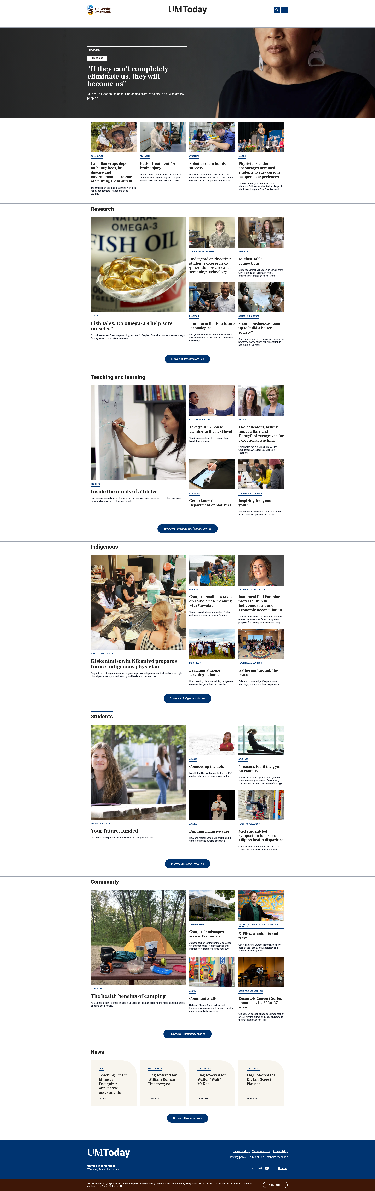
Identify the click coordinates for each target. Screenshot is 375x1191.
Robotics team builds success (207, 166)
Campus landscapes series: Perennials (206, 934)
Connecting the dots (206, 766)
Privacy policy (238, 1157)
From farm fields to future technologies (212, 326)
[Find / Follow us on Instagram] (260, 1168)
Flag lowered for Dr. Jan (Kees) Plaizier (261, 1079)
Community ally (203, 998)
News (101, 1068)
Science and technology (201, 251)
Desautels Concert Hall (250, 991)
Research (145, 156)
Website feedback (277, 1157)
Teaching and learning (250, 493)
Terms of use (256, 1157)
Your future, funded (114, 831)
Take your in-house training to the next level (210, 429)
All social (282, 1168)
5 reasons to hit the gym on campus (259, 768)
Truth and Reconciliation (251, 589)
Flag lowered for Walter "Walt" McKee (211, 1079)
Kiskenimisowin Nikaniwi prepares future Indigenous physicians (134, 664)
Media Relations (261, 1151)
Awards (242, 420)
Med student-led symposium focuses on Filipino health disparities (260, 836)
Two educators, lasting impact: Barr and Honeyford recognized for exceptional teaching (261, 434)
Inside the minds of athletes (124, 491)
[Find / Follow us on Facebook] (273, 1168)
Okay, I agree (275, 1185)
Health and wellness (249, 824)
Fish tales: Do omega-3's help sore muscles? (132, 326)
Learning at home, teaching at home (205, 672)
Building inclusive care (209, 831)
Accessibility (280, 1151)
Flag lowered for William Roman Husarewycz (162, 1079)
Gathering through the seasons (258, 672)
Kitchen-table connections (250, 261)
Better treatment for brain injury (157, 166)
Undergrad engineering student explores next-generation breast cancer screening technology (211, 266)
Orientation (195, 589)
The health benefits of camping (128, 996)
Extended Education (199, 420)
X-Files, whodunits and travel (258, 936)
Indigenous (97, 58)
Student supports (100, 823)
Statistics (194, 493)
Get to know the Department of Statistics (210, 503)
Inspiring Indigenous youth (256, 503)
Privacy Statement (112, 1186)
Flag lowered (155, 1068)
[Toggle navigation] (284, 10)
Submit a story (241, 1151)
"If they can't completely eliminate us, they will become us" (127, 76)
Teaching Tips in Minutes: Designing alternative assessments (113, 1084)
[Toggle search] (277, 10)
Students (194, 156)
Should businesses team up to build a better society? (259, 328)
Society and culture (248, 316)
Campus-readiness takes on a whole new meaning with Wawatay (210, 601)
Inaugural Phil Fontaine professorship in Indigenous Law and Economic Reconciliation (260, 603)
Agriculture (97, 156)
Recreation (96, 989)
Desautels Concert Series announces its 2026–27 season (260, 1003)
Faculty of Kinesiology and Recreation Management (258, 925)
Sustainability (196, 924)
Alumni (242, 156)
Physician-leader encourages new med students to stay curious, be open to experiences (259, 170)
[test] (253, 1168)
